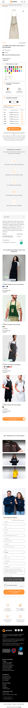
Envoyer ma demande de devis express (15, 592)
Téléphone (7, 538)
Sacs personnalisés (7, 669)
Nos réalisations (6, 679)
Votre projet (7, 566)
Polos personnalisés (7, 663)
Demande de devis (7, 677)
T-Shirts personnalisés (7, 662)
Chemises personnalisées (8, 665)
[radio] (5, 67)
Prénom (6, 521)
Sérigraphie (5, 687)
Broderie (4, 684)
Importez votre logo (8, 576)
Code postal (7, 560)
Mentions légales (7, 704)
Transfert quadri (6, 688)
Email (6, 532)
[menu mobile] (3, 2)
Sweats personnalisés (7, 666)
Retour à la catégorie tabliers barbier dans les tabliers (13, 419)
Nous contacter (8, 698)
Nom (6, 527)
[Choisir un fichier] (14, 579)
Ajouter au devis (15, 128)
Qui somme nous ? (7, 676)
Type (5, 549)
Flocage (4, 686)
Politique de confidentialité (18, 704)
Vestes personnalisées (7, 667)
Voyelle (19, 707)
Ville (5, 555)
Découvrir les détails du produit (12, 54)
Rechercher (22, 2)
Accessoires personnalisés (8, 670)
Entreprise (6, 544)
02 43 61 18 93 (8, 611)
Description (6, 217)
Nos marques (5, 680)
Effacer (6, 79)
